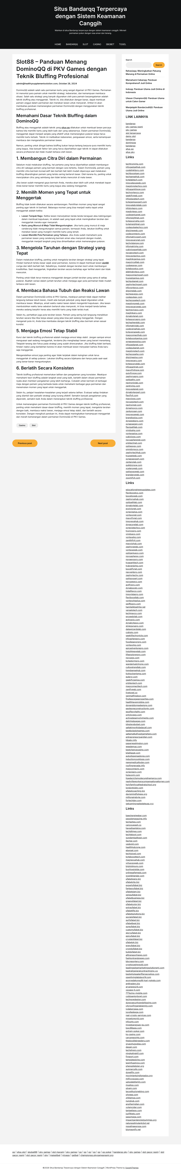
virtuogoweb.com (134, 863)
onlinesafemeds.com (136, 872)
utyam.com (131, 1088)
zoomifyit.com (133, 478)
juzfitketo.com (133, 1113)
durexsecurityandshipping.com (141, 1002)
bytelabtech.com (134, 179)
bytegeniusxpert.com (136, 202)
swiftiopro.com (133, 603)
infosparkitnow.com (135, 189)
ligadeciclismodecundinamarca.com (144, 778)
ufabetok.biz (132, 942)
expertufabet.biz (134, 885)
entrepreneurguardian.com (139, 737)
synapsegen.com (134, 424)
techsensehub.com (135, 176)
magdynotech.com (135, 351)
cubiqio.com (132, 632)
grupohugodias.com (136, 1043)
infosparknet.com (134, 367)
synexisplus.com (134, 511)
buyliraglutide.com (135, 869)
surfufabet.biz (133, 920)
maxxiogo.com (133, 398)
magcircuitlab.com (135, 262)
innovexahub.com (135, 521)
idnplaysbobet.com (135, 724)
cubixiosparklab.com (136, 249)
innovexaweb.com (135, 414)
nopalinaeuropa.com (136, 1126)
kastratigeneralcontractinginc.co (142, 971)
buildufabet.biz (133, 952)
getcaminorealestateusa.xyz (140, 803)
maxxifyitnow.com (135, 370)
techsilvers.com (133, 1050)
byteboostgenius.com (136, 338)
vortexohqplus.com (135, 600)
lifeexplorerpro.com (136, 654)
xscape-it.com (133, 990)
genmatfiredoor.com (136, 695)
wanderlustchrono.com (137, 664)
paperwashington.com (137, 743)
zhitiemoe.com (133, 1097)
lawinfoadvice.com (135, 1063)
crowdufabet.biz (134, 948)
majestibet (55, 1155)
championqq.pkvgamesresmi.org (96, 1155)
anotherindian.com (135, 1104)
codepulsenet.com (135, 347)
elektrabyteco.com (135, 271)
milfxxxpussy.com (135, 1078)
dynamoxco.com (134, 408)
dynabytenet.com (134, 316)
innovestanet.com (134, 389)
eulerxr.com (132, 676)
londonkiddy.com (134, 787)
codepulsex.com (134, 297)
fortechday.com (134, 800)
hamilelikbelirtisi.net (135, 607)
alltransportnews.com (136, 955)
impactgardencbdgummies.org (141, 1120)
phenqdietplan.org (135, 1066)
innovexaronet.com (135, 240)
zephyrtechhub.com (136, 452)
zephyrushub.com (135, 499)
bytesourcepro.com (135, 319)
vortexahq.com (133, 537)
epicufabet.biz (133, 936)
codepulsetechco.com (137, 227)
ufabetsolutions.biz (135, 913)
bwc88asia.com (134, 1028)
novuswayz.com (134, 581)
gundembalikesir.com (136, 837)
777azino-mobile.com (136, 993)
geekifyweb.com (134, 195)
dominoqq (131, 142)
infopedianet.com (134, 344)
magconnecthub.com (136, 335)
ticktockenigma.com (136, 673)
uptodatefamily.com (136, 1082)
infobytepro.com (134, 208)
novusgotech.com (135, 401)
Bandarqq (72, 44)
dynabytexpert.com (135, 392)
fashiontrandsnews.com (137, 958)
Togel (122, 44)
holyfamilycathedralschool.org (141, 784)
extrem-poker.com (135, 1031)
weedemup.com (134, 746)
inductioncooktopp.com (138, 759)
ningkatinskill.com (135, 1053)
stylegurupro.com (134, 626)
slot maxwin (58, 1152)
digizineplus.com (134, 357)
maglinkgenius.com (135, 259)
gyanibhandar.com (135, 875)
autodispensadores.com (138, 756)
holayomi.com (133, 775)
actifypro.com (133, 584)
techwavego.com (134, 294)
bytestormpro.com (135, 661)
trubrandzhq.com (134, 565)
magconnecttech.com (136, 686)
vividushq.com (133, 430)
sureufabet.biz (133, 926)
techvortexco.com (135, 192)
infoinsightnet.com (135, 217)
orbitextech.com (134, 683)
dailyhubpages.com (135, 721)
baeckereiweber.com (136, 815)
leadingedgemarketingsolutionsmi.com (145, 967)
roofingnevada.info (135, 765)
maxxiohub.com (134, 543)
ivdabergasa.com (134, 1009)
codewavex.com (134, 265)
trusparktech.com (134, 562)
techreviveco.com (135, 309)
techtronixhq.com (134, 164)
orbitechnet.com (134, 443)
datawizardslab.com (136, 629)
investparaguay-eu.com (137, 1024)
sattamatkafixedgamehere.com (141, 733)
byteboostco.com (134, 268)
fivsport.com (132, 1056)
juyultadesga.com (134, 1012)
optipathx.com (133, 379)
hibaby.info (131, 740)
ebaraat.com (132, 850)
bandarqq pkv (120, 1152)
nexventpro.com (134, 572)
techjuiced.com (133, 853)
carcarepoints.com (135, 1037)
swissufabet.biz (133, 894)
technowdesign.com (136, 999)
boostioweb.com (134, 496)
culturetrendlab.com (136, 667)
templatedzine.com (135, 1059)
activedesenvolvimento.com (140, 718)
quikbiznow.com (134, 465)
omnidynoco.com (134, 449)
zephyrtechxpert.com (136, 284)
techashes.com (133, 821)
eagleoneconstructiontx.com (140, 708)
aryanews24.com (134, 986)
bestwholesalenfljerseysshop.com (142, 974)
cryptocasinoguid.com (137, 964)
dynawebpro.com (134, 420)
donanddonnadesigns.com (139, 705)
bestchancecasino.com (137, 749)
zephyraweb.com (134, 546)
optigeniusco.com (135, 553)
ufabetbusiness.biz (135, 898)
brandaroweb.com (135, 474)
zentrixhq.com (133, 386)
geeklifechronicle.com (137, 635)
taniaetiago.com (134, 1110)
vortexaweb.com (134, 550)
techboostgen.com (135, 173)
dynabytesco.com (135, 622)
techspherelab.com (135, 322)
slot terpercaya (133, 133)
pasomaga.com (133, 1116)
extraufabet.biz (133, 907)
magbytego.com (134, 211)
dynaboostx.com (134, 588)
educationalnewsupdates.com (140, 489)
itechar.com (131, 841)
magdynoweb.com (135, 303)
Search (129, 60)
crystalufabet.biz (134, 939)
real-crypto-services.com (138, 1015)
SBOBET (110, 44)
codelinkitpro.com (135, 170)
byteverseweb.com (135, 332)
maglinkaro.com (134, 313)
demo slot (131, 136)
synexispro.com (134, 772)
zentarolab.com (133, 462)
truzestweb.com (134, 455)
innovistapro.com (134, 594)
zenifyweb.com (133, 689)
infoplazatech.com (135, 198)
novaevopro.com (134, 559)
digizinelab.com (134, 290)
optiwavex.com (133, 446)
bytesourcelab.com (135, 363)
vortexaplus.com (134, 433)
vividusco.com (133, 534)
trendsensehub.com (135, 670)
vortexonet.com (134, 515)
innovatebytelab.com (136, 205)
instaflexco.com (134, 591)
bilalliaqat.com (133, 753)
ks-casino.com (133, 1034)
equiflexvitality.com (135, 711)
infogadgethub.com (135, 167)
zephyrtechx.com (134, 575)
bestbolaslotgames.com (138, 730)
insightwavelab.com (136, 651)
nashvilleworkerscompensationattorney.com (148, 781)
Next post (103, 443)
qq (13, 1152)
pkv (46, 1155)
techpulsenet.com (134, 281)
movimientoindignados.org (139, 1075)
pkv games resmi (134, 126)
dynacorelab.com (134, 524)
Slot (85, 44)
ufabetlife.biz (132, 910)
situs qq (65, 127)
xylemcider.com (134, 1107)
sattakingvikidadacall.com (139, 727)
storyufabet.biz (133, 932)
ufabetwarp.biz (133, 879)
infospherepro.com (135, 638)
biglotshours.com (134, 866)
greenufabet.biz (134, 901)
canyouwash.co (133, 825)
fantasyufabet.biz (134, 888)
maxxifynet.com (134, 518)
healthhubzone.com (135, 847)
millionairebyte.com (135, 797)
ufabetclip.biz (132, 882)
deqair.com (131, 1047)
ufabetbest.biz (133, 923)
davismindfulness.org (136, 794)
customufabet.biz (134, 929)
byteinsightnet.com (135, 224)
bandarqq (130, 123)
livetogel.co (131, 692)
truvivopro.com (133, 531)
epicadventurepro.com (137, 648)
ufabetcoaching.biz (135, 791)
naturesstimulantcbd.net (137, 1123)
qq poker (106, 1152)
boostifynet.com (134, 569)
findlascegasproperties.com (140, 699)
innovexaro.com (134, 360)
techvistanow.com (135, 243)
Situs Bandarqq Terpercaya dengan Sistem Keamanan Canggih (90, 16)
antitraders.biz (133, 983)
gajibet (75, 1155)
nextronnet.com (133, 405)
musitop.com (132, 1085)
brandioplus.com (134, 417)
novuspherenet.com (135, 439)
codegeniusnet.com (135, 214)
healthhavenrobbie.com (137, 702)
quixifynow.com (134, 373)
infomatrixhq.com (134, 246)
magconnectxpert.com (137, 275)
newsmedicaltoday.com (137, 762)
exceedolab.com (134, 616)
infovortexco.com (135, 287)
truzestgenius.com (135, 278)
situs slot (21, 1152)
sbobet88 (32, 1152)
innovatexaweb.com (136, 183)
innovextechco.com (135, 256)
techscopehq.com (135, 354)
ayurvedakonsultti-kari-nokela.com (143, 980)
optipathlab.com (134, 502)
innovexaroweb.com (136, 306)
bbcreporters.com (135, 961)
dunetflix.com (132, 1072)
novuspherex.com (135, 556)
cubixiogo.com (133, 436)
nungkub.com (132, 1101)
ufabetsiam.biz (133, 891)
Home (58, 44)
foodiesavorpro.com (136, 642)
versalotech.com (134, 610)
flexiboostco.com (134, 492)
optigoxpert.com (134, 578)
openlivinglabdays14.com (138, 977)
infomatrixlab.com (135, 325)
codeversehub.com (135, 328)
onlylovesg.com (134, 714)
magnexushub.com (135, 860)
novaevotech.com (135, 252)
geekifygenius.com (135, 680)
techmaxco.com (134, 613)
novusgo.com (132, 657)
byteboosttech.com (135, 856)
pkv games (131, 130)
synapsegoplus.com (136, 341)
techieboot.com (133, 834)
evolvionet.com (133, 508)
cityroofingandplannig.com (139, 1005)
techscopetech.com (135, 300)
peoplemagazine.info (136, 818)
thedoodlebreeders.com (138, 1040)
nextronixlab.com (134, 382)
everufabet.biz (133, 945)
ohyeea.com (132, 1094)
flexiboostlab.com (135, 597)
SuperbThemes (131, 1168)
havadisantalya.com (136, 828)
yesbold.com (132, 844)
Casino (97, 44)
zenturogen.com (134, 411)
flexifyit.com (132, 395)
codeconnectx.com (135, 233)
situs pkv (130, 152)
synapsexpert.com (135, 458)
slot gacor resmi (150, 1152)
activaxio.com (133, 619)
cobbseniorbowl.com (136, 996)
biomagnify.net (133, 1129)
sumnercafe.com (134, 1069)
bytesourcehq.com (135, 221)
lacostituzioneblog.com (137, 1091)
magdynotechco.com (136, 186)
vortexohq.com (133, 645)
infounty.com (132, 1021)
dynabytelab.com (134, 505)
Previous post (25, 443)
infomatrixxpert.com (136, 236)
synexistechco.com (135, 527)
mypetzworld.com (135, 1018)
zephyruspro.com (134, 376)
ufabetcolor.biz (133, 904)
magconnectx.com (135, 768)
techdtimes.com (134, 831)
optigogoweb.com (135, 471)
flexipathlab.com (134, 427)
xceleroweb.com (134, 468)
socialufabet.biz (134, 917)
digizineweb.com (134, 230)
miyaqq (66, 1155)
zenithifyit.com (133, 540)
